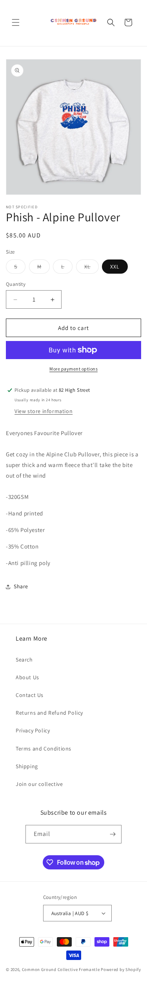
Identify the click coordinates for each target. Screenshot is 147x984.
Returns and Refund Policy (49, 712)
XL (91, 268)
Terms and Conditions (43, 748)
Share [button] (21, 586)
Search (24, 659)
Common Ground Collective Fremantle (61, 969)
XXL (115, 266)
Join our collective (39, 784)
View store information (44, 411)
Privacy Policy (33, 730)
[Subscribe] (112, 834)
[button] (15, 22)
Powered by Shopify (121, 969)
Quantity (15, 284)
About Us (27, 677)
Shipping (27, 766)
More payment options (73, 369)
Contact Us (30, 695)
